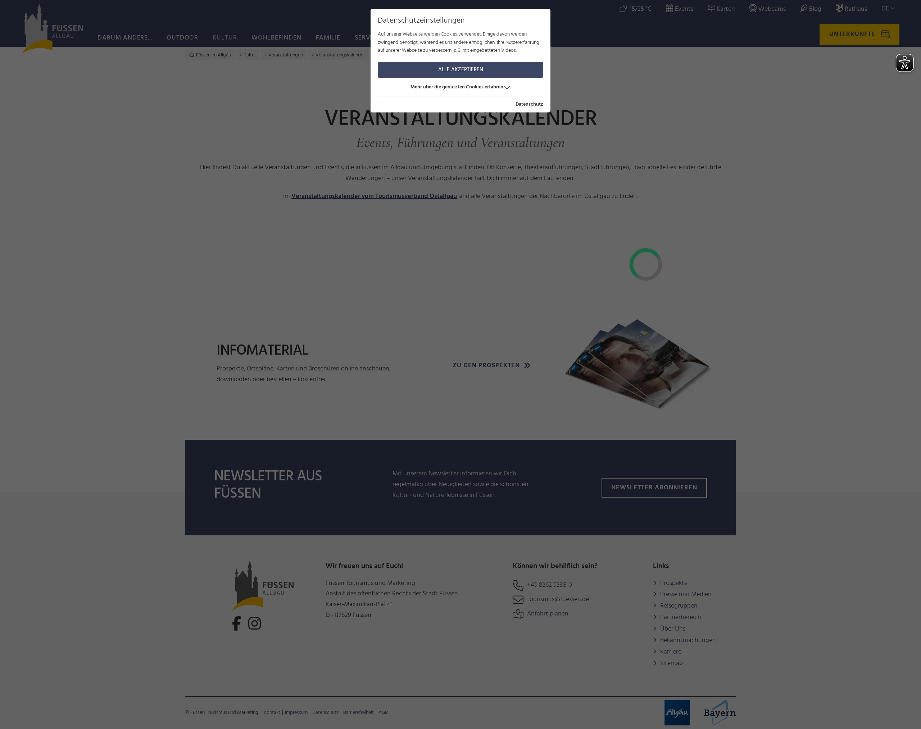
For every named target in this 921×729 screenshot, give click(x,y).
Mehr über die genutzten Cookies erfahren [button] (456, 87)
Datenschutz (529, 105)
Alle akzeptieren (460, 69)
